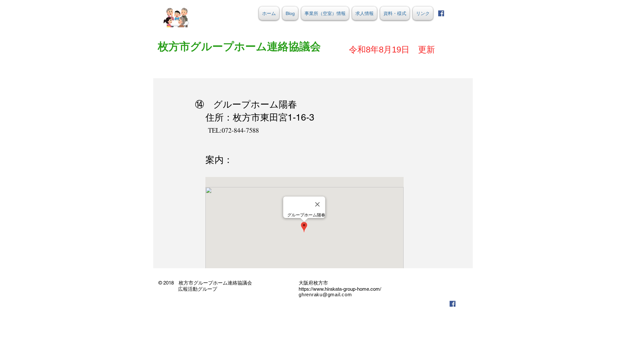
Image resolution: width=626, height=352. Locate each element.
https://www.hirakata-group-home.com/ (340, 289)
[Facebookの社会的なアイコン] (441, 13)
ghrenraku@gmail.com (325, 294)
